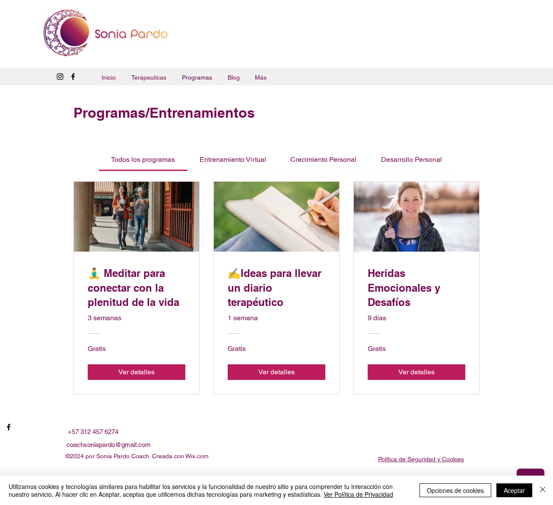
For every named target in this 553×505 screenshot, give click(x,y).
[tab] (143, 159)
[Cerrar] (542, 490)
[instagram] (60, 76)
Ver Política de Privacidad (358, 494)
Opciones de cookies (455, 490)
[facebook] (73, 76)
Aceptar (514, 490)
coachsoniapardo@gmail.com (109, 444)
